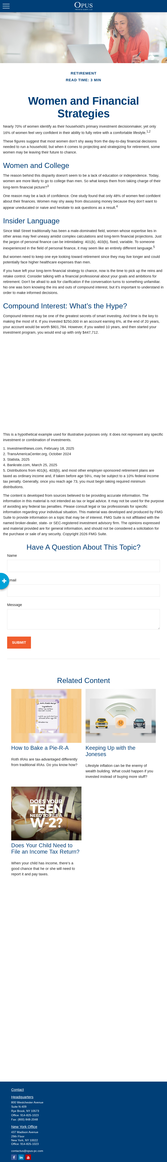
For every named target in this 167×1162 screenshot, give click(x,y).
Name (12, 556)
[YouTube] (28, 1157)
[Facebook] (14, 1157)
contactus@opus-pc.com (27, 1150)
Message (14, 605)
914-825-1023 (29, 1115)
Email (11, 580)
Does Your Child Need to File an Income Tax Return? (45, 848)
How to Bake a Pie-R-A (40, 748)
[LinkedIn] (21, 1157)
